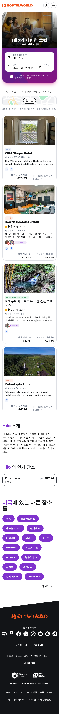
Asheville (34, 576)
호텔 (8, 149)
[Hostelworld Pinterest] (47, 633)
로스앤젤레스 (28, 518)
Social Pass (29, 662)
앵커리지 (28, 566)
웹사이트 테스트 (16, 699)
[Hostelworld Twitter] (25, 633)
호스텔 (9, 218)
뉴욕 (8, 518)
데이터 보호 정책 (14, 692)
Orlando (11, 547)
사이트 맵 (31, 699)
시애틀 (9, 566)
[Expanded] (6, 91)
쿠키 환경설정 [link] (44, 699)
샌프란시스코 (13, 528)
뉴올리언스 (31, 557)
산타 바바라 (12, 576)
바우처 (49, 692)
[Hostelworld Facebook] (18, 633)
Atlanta (10, 557)
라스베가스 (32, 547)
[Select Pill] (46, 5)
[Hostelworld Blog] (4, 633)
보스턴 (46, 537)
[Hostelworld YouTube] (40, 633)
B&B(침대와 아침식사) (41, 655)
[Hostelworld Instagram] (33, 633)
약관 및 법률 (31, 692)
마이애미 (11, 537)
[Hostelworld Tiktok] (54, 633)
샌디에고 (35, 528)
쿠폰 (42, 692)
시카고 (29, 537)
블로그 (10, 655)
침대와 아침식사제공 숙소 (17, 297)
